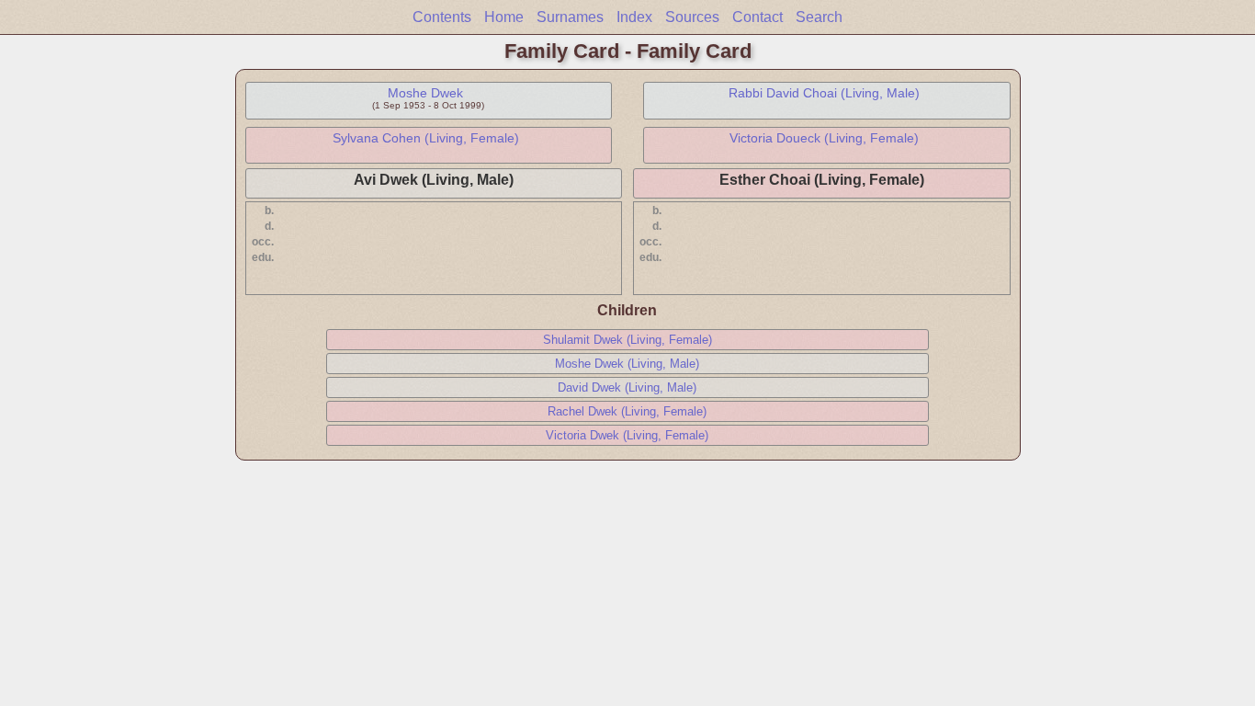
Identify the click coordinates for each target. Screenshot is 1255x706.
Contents (442, 17)
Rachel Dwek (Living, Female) (627, 411)
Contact (757, 17)
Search (819, 17)
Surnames (570, 17)
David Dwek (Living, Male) (627, 387)
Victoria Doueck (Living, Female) (824, 138)
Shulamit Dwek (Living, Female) (627, 340)
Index (634, 17)
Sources (692, 17)
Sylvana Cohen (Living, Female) (426, 138)
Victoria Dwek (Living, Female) (627, 435)
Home (504, 17)
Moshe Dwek (425, 92)
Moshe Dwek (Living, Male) (627, 363)
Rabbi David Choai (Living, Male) (824, 92)
